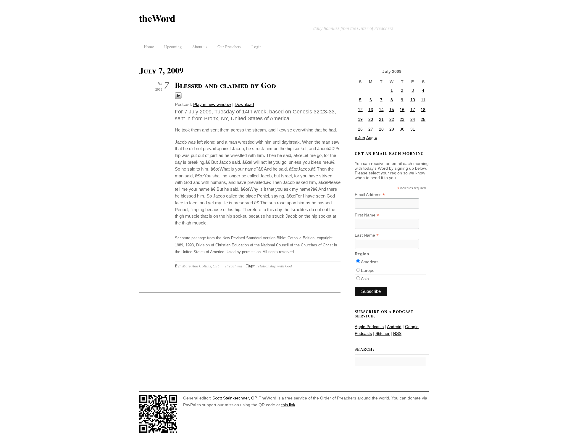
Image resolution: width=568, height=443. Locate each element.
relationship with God (274, 266)
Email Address (370, 195)
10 (412, 99)
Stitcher (382, 333)
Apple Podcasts (369, 326)
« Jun (360, 137)
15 (391, 109)
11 (423, 99)
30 (402, 129)
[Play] (178, 97)
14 (381, 109)
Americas (369, 261)
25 (423, 119)
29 (391, 129)
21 (381, 119)
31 (412, 129)
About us (199, 46)
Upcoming (173, 46)
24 (412, 119)
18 (423, 109)
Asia (365, 278)
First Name (367, 215)
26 (360, 129)
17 (412, 109)
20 (370, 119)
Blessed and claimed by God (225, 85)
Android (394, 326)
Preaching (233, 266)
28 (381, 129)
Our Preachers (229, 46)
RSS (397, 333)
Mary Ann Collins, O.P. (200, 266)
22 (391, 119)
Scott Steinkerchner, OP (234, 398)
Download (244, 104)
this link (288, 404)
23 (402, 119)
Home (149, 46)
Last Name (367, 235)
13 (370, 109)
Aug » (371, 137)
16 (402, 109)
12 (360, 109)
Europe (368, 270)
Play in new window (212, 104)
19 (360, 119)
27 (370, 129)
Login (256, 46)
